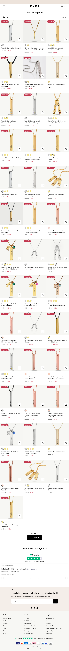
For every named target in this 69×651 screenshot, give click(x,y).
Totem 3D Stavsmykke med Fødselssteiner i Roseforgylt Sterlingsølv (55, 415)
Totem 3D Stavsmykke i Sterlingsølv (11, 48)
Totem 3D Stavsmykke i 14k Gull (56, 451)
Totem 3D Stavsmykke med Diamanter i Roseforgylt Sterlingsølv (32, 415)
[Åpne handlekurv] (65, 6)
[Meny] (4, 6)
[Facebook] (32, 608)
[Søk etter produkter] (62, 6)
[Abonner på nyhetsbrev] (55, 601)
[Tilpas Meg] (19, 39)
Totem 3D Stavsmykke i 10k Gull (56, 84)
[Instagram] (34, 608)
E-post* (15, 601)
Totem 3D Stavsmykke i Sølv (9, 194)
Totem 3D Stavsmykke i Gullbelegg (11, 157)
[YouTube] (37, 608)
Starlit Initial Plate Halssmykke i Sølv (34, 267)
